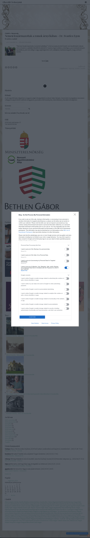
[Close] (75, 215)
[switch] (67, 249)
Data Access (45, 323)
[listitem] (45, 245)
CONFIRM (32, 317)
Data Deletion (35, 323)
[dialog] (45, 269)
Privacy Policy (55, 323)
